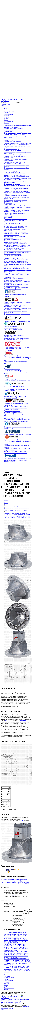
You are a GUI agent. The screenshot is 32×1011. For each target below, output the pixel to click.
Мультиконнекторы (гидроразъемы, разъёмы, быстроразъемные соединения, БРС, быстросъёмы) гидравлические (16, 248)
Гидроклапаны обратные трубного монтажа (16, 154)
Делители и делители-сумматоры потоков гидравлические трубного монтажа (15, 219)
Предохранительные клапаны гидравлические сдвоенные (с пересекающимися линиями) (17, 420)
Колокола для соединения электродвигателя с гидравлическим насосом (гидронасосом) (16, 509)
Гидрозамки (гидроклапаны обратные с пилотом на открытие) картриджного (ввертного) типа (17, 143)
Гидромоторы (8, 203)
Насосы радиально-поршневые (12, 254)
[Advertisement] (10, 466)
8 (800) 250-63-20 (16, 99)
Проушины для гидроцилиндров (13, 329)
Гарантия (6, 112)
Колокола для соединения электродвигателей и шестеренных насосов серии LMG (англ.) (15, 883)
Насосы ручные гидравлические (13, 255)
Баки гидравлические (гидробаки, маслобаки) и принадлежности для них (17, 126)
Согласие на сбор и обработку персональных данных (13, 1001)
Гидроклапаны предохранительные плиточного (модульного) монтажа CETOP (17, 178)
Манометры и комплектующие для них (15, 242)
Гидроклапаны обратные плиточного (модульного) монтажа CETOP (14, 162)
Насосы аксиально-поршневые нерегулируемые (17, 251)
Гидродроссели (8, 131)
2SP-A (7, 720)
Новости (6, 117)
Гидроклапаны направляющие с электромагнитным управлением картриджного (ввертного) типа (17, 152)
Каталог (6, 108)
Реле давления (8, 217)
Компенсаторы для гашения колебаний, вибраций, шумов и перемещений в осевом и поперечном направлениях (16, 233)
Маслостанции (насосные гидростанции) (15, 243)
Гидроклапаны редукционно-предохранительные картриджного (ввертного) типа (17, 185)
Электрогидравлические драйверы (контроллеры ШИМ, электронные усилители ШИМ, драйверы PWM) (17, 281)
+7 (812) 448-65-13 (6, 99)
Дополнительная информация (12, 289)
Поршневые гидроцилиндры (12, 326)
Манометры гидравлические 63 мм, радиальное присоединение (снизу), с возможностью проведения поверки (17, 460)
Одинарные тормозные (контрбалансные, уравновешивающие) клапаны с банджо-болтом (17, 356)
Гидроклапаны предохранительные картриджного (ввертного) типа (14, 171)
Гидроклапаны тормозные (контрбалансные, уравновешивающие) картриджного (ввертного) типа (17, 193)
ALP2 (20, 720)
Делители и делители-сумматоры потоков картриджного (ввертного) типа (15, 222)
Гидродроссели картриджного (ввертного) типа (17, 133)
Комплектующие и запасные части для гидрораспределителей (15, 397)
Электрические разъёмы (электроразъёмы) (16, 287)
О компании (7, 109)
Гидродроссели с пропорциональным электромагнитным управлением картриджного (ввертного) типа (17, 136)
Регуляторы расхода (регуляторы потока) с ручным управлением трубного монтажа (16, 260)
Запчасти (6, 115)
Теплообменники (9, 277)
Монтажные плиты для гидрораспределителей (17, 245)
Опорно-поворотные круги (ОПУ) (13, 258)
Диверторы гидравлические (12, 224)
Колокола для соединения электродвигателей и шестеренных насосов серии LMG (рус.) (14, 881)
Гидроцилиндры (8, 216)
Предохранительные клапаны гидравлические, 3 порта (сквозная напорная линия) (17, 417)
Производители (8, 114)
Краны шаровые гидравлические (13, 239)
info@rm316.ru (5, 101)
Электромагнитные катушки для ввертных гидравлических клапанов (16, 285)
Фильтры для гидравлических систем (14, 278)
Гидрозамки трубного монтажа (12, 141)
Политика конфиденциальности (10, 999)
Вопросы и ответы (9, 121)
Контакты (6, 123)
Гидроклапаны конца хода (11, 149)
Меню (2, 105)
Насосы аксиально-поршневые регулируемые (16, 252)
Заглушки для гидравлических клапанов (15, 226)
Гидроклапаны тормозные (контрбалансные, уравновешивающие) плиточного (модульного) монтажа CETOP (17, 197)
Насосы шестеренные (10, 257)
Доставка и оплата (9, 111)
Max (22, 99)
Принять (3, 1009)
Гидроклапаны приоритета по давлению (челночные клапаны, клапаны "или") (15, 200)
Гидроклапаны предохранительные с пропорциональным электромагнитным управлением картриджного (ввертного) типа (17, 175)
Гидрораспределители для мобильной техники (17, 205)
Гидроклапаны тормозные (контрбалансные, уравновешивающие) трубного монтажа (16, 189)
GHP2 (24, 720)
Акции (6, 118)
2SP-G (11, 720)
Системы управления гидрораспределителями (17, 273)
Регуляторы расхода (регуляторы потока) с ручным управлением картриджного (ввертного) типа (17, 264)
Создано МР (17, 1002)
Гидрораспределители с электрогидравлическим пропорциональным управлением (17, 210)
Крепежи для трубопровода (11, 240)
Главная (6, 500)
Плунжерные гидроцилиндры (12, 328)
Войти (6, 120)
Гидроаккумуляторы (9, 204)
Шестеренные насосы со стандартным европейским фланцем (14, 387)
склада (14, 895)
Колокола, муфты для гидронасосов (14, 227)
